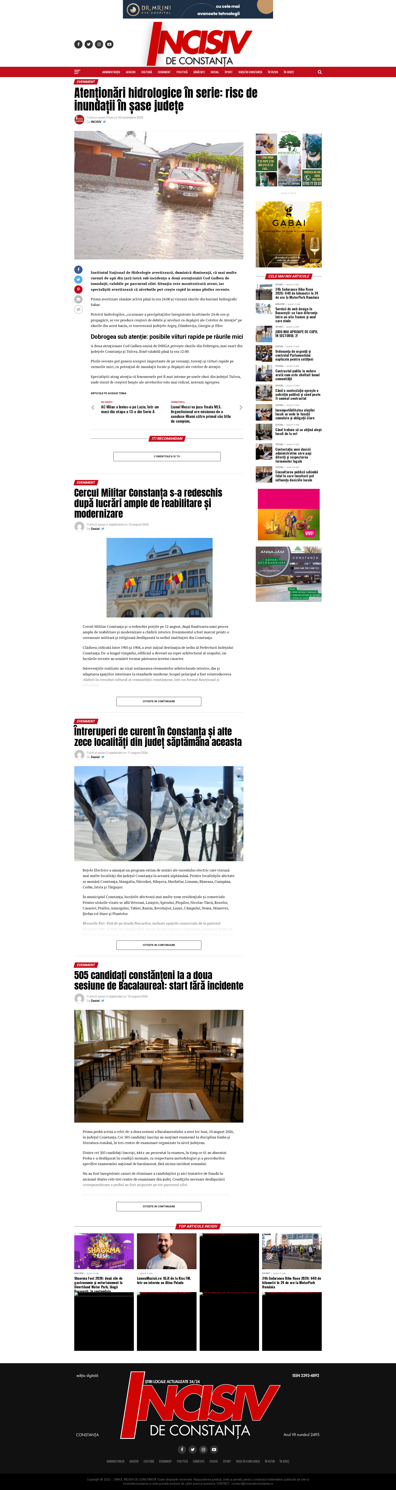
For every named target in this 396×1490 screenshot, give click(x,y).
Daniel (95, 528)
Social (215, 72)
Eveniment (164, 72)
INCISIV (96, 121)
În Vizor (273, 72)
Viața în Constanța (250, 72)
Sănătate (199, 72)
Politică (182, 72)
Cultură (146, 72)
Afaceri (131, 72)
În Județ (289, 72)
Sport (229, 72)
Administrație (111, 72)
